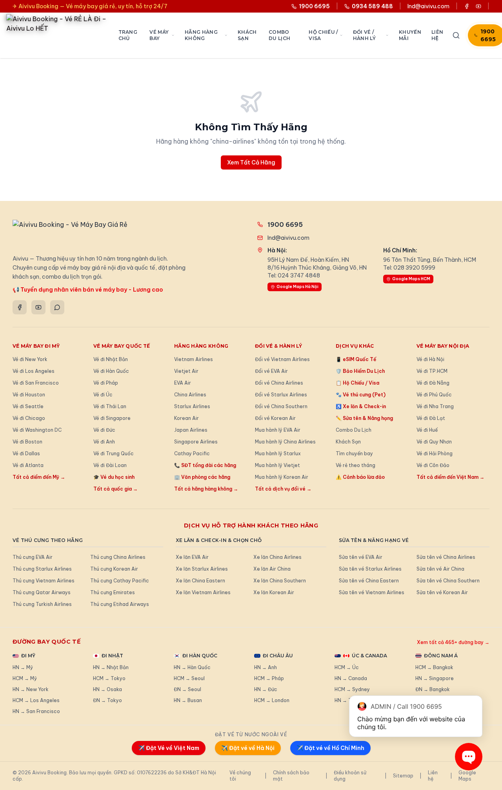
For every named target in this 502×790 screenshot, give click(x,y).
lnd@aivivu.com (428, 6)
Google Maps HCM (411, 278)
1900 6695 (285, 224)
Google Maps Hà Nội (297, 286)
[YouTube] (38, 307)
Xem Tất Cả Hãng (251, 162)
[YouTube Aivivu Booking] (478, 6)
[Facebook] (20, 307)
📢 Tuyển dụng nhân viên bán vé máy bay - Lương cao (88, 289)
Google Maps (467, 776)
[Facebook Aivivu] (466, 6)
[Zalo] (57, 307)
